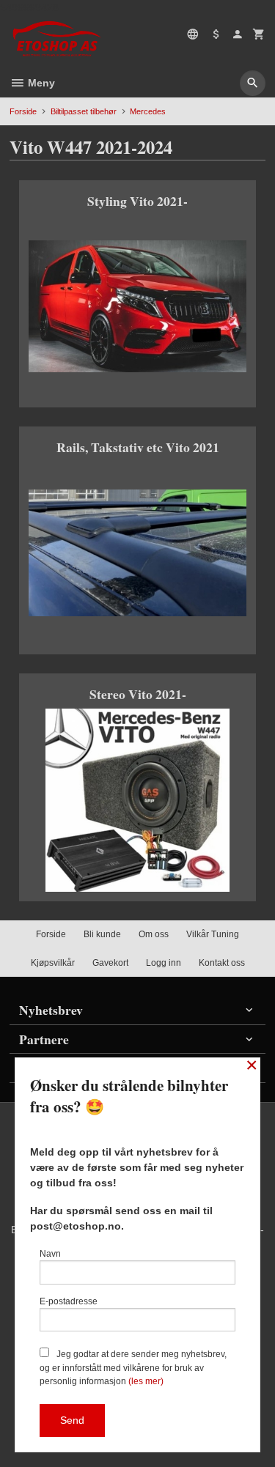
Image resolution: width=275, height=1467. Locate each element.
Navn (50, 1254)
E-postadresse (69, 1301)
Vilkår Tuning (212, 934)
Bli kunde (102, 934)
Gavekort (110, 963)
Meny (40, 83)
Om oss (154, 934)
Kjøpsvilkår (53, 963)
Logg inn (163, 963)
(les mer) (146, 1381)
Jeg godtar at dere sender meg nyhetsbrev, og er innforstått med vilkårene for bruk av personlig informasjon (133, 1367)
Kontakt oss (222, 963)
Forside (23, 111)
